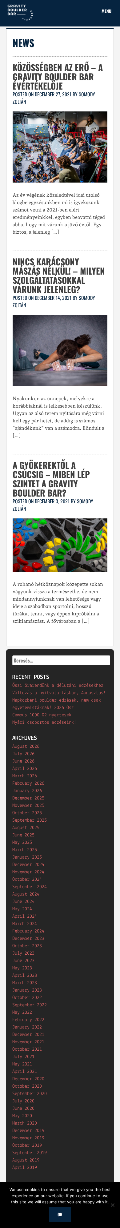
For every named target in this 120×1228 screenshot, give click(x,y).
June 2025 (23, 835)
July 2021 (23, 1056)
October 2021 (27, 1049)
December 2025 (28, 798)
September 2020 (29, 1093)
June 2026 (23, 761)
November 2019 (28, 1138)
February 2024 (28, 931)
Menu (106, 11)
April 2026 (24, 768)
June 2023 (23, 960)
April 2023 (24, 975)
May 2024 (22, 909)
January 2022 (27, 1027)
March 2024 (24, 923)
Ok (60, 1214)
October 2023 (27, 946)
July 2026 (23, 753)
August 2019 (25, 1160)
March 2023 (24, 982)
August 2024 (25, 894)
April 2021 (24, 1071)
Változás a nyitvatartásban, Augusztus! (59, 692)
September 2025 (29, 820)
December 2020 (28, 1079)
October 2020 (27, 1086)
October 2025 (27, 813)
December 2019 (28, 1130)
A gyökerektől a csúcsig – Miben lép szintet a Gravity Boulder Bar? (51, 479)
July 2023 (23, 953)
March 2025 (24, 850)
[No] (112, 1205)
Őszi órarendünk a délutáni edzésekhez (57, 685)
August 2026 (25, 746)
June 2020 (23, 1108)
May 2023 (22, 968)
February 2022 (28, 1019)
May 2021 (22, 1064)
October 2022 (27, 997)
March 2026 (24, 776)
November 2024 (28, 872)
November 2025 (28, 805)
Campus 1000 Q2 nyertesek (41, 715)
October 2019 (27, 1145)
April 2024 (24, 916)
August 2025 (25, 827)
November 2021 (28, 1042)
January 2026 (27, 790)
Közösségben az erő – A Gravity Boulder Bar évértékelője (58, 76)
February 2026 (28, 783)
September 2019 (29, 1152)
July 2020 (23, 1101)
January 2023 (27, 990)
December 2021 (28, 1034)
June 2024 (23, 901)
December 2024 (28, 864)
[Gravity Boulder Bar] (20, 19)
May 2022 (22, 1012)
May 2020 (22, 1115)
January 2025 (27, 857)
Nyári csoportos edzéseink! (44, 722)
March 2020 (24, 1123)
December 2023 (28, 938)
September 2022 (29, 1005)
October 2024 (27, 879)
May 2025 (22, 842)
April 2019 (24, 1167)
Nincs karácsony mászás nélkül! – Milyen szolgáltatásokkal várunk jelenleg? (59, 275)
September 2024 (29, 886)
